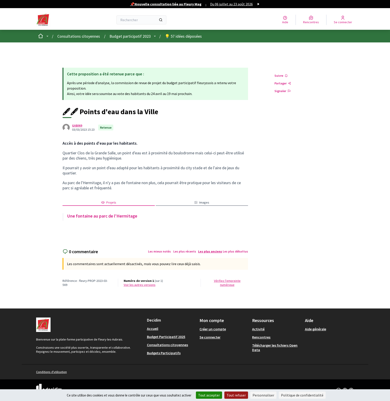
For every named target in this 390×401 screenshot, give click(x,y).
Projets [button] (111, 202)
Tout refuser (236, 395)
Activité (258, 329)
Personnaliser (263, 395)
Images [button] (204, 202)
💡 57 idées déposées (183, 36)
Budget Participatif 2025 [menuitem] (166, 336)
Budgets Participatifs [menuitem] (164, 353)
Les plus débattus (235, 251)
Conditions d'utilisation (51, 372)
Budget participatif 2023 (130, 36)
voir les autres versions (140, 285)
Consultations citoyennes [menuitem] (167, 345)
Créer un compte (213, 329)
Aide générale (315, 329)
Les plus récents (184, 251)
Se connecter (210, 337)
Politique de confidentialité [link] (302, 395)
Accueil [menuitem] (152, 328)
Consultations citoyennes (78, 36)
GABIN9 (77, 125)
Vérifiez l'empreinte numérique (227, 283)
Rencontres (261, 337)
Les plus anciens (210, 251)
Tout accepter (209, 395)
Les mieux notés (159, 251)
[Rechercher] (160, 20)
